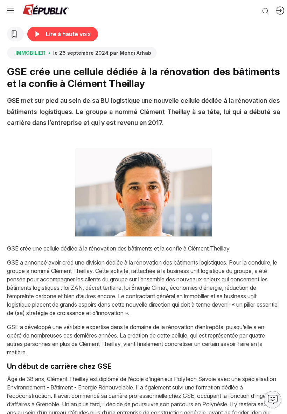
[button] (10, 10)
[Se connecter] (280, 11)
